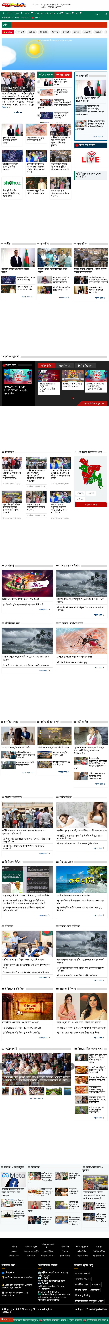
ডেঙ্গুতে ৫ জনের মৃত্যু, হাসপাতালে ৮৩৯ (61, 92)
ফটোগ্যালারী (10, 1046)
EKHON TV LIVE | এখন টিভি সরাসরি (48, 385)
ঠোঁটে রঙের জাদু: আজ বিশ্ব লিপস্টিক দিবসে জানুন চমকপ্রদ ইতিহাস (79, 834)
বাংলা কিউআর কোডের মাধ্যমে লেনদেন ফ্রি (19, 1200)
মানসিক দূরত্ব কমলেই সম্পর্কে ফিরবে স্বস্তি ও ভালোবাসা (82, 827)
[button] (14, 112)
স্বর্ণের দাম (32, 32)
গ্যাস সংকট (20, 32)
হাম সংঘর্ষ (76, 32)
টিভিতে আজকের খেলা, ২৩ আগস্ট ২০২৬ (20, 596)
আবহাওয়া (98, 32)
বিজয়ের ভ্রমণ (66, 859)
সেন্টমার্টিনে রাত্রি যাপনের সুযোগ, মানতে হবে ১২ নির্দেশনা (79, 906)
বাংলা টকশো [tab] (65, 365)
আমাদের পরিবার (83, 1276)
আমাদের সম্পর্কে (82, 1270)
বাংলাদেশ (17, 13)
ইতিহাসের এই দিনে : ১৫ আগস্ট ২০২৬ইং (23, 1025)
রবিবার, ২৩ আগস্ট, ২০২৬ (12, 481)
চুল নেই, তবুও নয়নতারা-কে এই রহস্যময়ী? (74, 1173)
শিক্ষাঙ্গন (8, 923)
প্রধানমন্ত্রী (66, 32)
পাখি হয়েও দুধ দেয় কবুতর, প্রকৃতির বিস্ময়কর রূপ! (96, 1107)
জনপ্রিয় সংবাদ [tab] (63, 74)
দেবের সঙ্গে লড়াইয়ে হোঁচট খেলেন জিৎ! (73, 1188)
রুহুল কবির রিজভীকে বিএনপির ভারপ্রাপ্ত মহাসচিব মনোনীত (61, 280)
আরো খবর (97, 136)
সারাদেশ (27, 13)
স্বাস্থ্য (77, 13)
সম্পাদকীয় (31, 1253)
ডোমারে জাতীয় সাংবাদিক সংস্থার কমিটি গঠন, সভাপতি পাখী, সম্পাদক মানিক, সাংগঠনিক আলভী (24, 899)
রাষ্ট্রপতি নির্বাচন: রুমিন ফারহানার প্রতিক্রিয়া (61, 288)
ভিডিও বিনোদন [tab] (85, 365)
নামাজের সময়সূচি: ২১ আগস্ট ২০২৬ (61, 760)
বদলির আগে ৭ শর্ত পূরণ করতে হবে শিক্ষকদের (23, 957)
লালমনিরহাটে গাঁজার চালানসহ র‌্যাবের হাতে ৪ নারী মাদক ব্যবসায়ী (11, 506)
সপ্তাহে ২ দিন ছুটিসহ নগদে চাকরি (16, 744)
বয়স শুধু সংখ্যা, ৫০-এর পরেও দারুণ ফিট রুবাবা (79, 1019)
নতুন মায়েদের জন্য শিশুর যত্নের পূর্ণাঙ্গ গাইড (78, 840)
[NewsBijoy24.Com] (14, 4)
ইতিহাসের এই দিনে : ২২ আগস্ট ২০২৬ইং (21, 1019)
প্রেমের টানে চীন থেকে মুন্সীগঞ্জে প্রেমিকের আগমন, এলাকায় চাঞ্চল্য (98, 1056)
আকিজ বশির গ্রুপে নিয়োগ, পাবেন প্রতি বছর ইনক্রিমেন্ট (25, 752)
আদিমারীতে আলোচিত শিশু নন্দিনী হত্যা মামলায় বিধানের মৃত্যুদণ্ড (54, 104)
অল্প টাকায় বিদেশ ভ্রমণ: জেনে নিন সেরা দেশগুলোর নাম (80, 899)
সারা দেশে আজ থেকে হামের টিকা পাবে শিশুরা (79, 1030)
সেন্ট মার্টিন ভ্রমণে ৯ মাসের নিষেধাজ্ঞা (73, 892)
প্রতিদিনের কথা (12, 620)
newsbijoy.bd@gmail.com (51, 1278)
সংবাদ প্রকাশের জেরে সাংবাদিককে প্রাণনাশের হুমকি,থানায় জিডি (23, 906)
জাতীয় (7, 243)
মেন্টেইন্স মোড (81, 1282)
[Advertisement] (50, 230)
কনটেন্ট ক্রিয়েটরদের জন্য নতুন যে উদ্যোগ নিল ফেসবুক (13, 1189)
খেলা (59, 13)
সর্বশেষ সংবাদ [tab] (46, 74)
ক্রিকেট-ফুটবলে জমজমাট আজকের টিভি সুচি (24, 602)
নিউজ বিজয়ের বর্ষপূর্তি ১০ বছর (89, 1298)
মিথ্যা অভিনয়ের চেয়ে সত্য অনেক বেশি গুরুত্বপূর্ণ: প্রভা (47, 1189)
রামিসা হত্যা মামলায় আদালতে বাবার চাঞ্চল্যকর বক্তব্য (97, 773)
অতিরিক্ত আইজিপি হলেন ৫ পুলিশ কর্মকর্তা (16, 89)
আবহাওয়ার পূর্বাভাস (69, 562)
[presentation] (71, 1063)
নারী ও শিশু (82, 719)
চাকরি (17, 18)
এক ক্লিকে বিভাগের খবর (89, 449)
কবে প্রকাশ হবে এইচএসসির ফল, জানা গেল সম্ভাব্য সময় (26, 963)
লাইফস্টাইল (6, 18)
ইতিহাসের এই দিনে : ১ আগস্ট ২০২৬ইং (22, 1030)
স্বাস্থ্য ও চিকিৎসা (67, 986)
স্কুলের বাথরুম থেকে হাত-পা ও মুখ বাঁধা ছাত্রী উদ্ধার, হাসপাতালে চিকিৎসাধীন (89, 747)
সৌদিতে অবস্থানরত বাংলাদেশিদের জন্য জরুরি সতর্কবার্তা (23, 844)
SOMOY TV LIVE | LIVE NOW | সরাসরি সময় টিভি (15, 390)
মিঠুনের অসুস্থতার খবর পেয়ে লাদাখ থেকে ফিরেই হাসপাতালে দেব (74, 1218)
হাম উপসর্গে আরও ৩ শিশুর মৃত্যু (73, 660)
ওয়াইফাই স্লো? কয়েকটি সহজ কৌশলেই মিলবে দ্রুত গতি (19, 1212)
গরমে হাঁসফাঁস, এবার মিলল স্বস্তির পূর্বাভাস (78, 973)
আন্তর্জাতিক (39, 13)
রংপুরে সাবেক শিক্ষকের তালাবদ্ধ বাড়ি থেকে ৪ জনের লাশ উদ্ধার (59, 506)
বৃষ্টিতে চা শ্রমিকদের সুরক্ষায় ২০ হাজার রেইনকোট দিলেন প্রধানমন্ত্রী (90, 125)
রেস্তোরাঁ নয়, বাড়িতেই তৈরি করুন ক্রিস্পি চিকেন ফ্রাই (97, 1067)
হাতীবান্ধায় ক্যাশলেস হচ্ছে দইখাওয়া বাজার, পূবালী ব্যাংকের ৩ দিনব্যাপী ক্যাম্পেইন (36, 473)
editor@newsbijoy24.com (51, 1283)
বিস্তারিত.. (6, 107)
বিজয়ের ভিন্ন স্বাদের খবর (90, 1046)
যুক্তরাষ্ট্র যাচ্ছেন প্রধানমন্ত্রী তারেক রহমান (60, 82)
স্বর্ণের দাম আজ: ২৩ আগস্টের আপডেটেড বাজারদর (27, 663)
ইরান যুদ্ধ (55, 32)
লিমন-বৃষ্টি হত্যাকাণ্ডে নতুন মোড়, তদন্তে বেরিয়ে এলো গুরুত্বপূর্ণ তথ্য (27, 837)
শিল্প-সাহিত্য (65, 1253)
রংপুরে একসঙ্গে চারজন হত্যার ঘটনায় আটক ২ (60, 193)
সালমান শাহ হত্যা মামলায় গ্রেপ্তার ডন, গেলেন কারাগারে (47, 1218)
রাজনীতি (44, 243)
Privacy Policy (82, 1293)
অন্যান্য (24, 18)
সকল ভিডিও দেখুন (92, 401)
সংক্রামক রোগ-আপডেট (71, 620)
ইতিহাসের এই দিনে (14, 986)
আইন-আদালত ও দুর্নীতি (92, 1166)
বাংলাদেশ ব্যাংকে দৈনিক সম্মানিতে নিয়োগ (25, 761)
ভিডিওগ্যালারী (11, 356)
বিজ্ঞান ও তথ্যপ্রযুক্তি (13, 1164)
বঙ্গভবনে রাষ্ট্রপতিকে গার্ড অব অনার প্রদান (35, 192)
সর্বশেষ (9, 13)
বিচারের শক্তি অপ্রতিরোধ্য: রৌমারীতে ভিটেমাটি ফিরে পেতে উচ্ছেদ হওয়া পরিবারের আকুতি (90, 761)
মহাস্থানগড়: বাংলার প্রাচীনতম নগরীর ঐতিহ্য (36, 1080)
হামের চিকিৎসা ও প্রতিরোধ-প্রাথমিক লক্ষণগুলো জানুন (82, 1025)
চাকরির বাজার (10, 719)
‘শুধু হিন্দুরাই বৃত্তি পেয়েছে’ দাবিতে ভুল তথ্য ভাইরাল (25, 892)
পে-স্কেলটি (87, 32)
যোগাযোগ (96, 1282)
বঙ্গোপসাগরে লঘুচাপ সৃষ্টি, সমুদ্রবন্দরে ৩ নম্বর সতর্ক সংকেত (90, 110)
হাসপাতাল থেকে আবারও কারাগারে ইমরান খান (96, 290)
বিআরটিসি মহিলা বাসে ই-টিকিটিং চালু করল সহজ (11, 193)
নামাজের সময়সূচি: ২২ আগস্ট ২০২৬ (53, 744)
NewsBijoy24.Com (98, 1306)
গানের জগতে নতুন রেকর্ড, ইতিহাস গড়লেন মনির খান (74, 1202)
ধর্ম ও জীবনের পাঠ (49, 719)
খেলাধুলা (9, 562)
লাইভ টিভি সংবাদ (87, 145)
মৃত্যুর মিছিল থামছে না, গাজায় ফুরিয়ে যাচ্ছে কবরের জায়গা (60, 167)
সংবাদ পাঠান (81, 1287)
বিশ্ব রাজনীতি (43, 32)
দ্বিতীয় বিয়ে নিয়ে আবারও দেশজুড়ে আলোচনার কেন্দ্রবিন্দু (97, 1087)
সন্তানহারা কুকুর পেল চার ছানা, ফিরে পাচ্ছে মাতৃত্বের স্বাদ (97, 1097)
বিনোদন (68, 13)
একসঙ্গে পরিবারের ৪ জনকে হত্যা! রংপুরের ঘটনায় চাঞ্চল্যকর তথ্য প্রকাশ (36, 168)
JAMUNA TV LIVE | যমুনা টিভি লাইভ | (96, 385)
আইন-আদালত (50, 13)
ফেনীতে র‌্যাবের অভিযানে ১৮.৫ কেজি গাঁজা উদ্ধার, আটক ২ (101, 1215)
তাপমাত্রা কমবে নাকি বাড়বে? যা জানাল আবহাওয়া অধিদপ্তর (80, 606)
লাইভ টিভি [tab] (46, 365)
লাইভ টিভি (11, 365)
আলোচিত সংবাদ (31, 1244)
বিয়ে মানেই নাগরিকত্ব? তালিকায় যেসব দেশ (98, 1076)
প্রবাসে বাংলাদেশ (13, 794)
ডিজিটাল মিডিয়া (12, 859)
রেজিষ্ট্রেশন (95, 1287)
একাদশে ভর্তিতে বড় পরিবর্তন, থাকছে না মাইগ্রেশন (27, 970)
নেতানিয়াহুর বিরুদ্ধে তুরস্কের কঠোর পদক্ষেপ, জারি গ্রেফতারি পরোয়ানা (98, 280)
